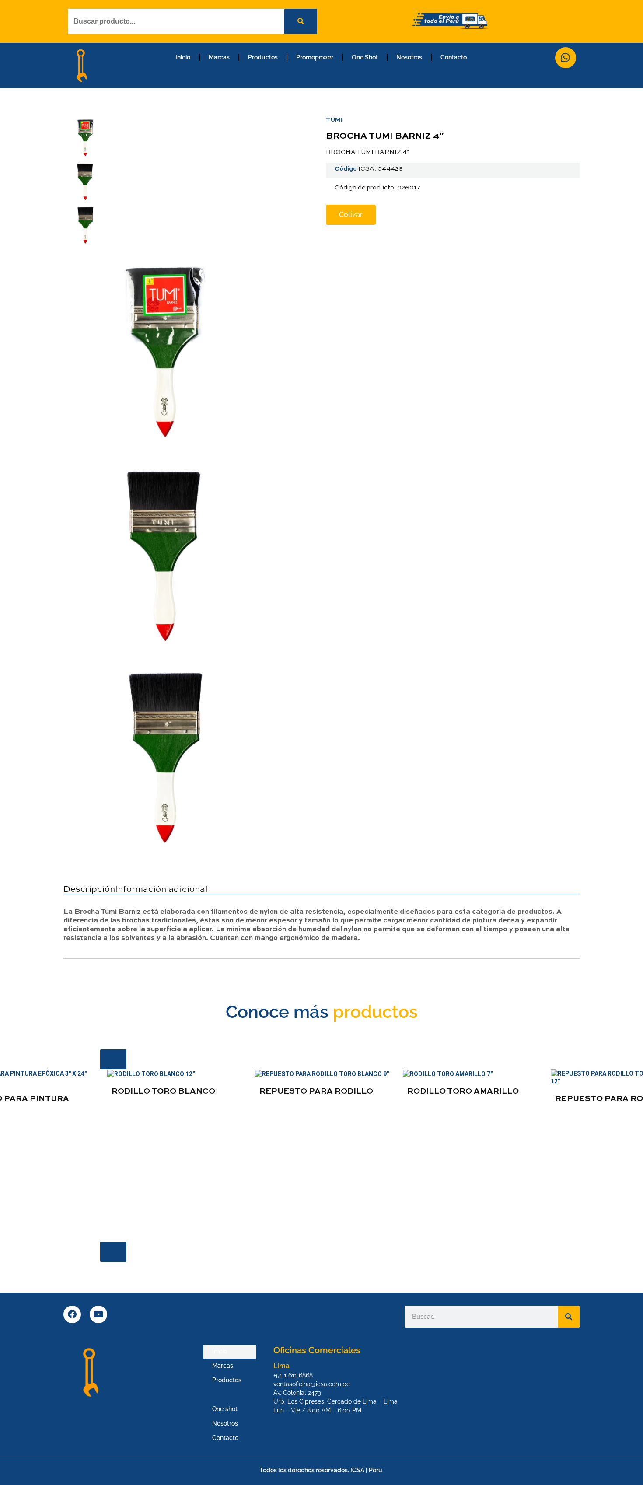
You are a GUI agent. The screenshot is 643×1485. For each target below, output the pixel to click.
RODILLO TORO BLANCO (163, 1091)
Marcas (219, 57)
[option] (174, 1086)
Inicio (182, 57)
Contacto (453, 57)
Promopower (314, 57)
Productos (263, 57)
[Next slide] (113, 1252)
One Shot (365, 57)
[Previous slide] (113, 1059)
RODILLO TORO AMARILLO (463, 1091)
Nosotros (409, 57)
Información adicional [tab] (161, 889)
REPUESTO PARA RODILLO (316, 1091)
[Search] (569, 1317)
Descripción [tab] (89, 889)
